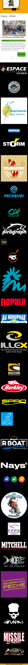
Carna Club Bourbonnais (11, 9)
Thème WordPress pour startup (14, 664)
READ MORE (22, 55)
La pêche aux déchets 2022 (12, 37)
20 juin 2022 (6, 40)
